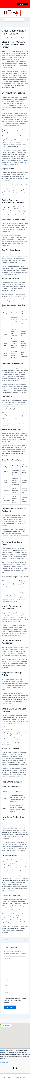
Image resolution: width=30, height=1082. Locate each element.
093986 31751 (8, 1062)
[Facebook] (13, 1068)
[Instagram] (16, 1068)
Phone (2, 1062)
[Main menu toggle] (26, 13)
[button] (22, 4)
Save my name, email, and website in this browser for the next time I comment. (15, 1000)
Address (2, 1050)
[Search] (23, 19)
